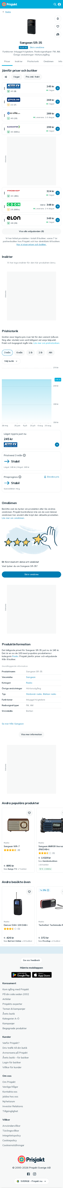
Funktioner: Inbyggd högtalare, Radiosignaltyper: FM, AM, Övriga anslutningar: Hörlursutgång (32, 53)
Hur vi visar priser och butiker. (31, 244)
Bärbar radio (49, 694)
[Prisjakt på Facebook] (28, 1173)
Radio (8, 12)
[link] (18, 840)
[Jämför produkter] (57, 34)
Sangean (30, 677)
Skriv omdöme (37, 47)
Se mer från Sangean (13, 723)
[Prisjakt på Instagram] (34, 1173)
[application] (31, 397)
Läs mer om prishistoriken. (46, 343)
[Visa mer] (4, 88)
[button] (57, 18)
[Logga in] (59, 4)
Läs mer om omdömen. (13, 518)
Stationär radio (34, 694)
